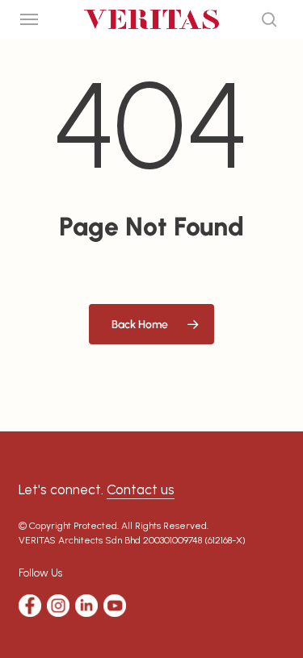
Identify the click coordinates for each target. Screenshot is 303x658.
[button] (29, 19)
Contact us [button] (141, 489)
